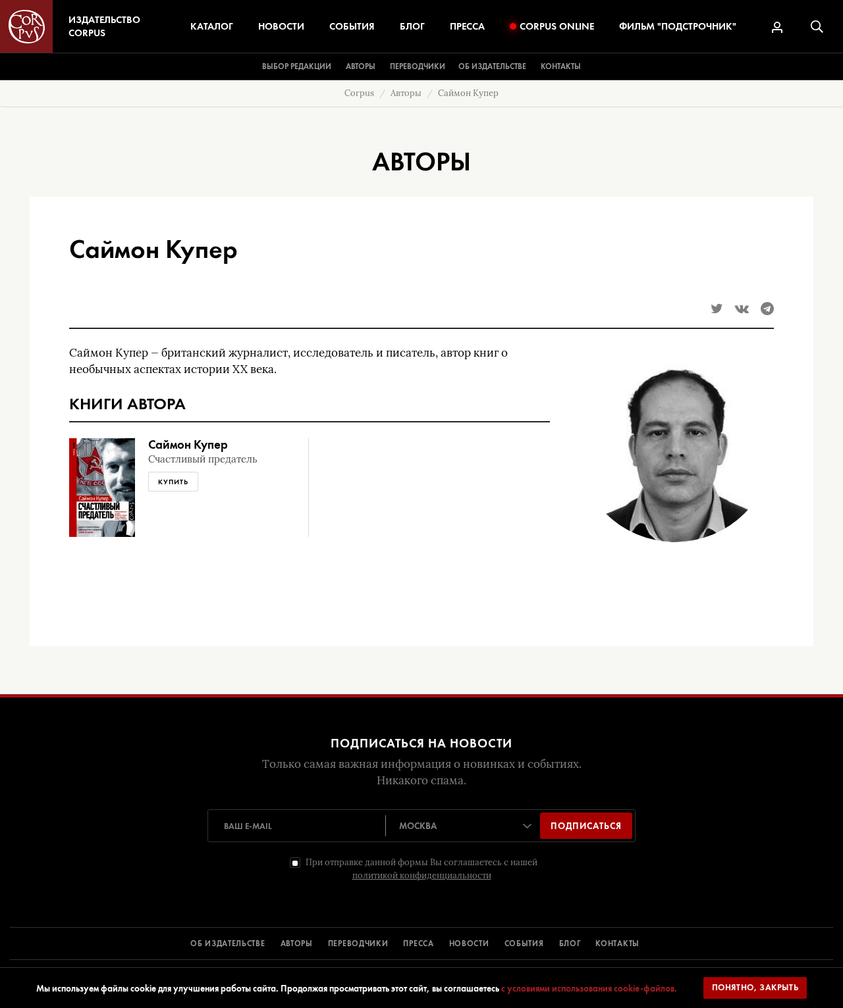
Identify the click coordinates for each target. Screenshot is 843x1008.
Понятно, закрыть (755, 987)
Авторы (360, 66)
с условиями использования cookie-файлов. (589, 988)
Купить (173, 481)
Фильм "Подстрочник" (677, 26)
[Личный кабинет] (777, 27)
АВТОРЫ (297, 943)
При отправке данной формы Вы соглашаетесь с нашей (421, 868)
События (352, 26)
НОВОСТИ (469, 943)
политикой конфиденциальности (421, 875)
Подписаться (586, 826)
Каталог (211, 26)
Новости (281, 26)
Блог (412, 26)
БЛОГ (570, 943)
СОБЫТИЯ (524, 943)
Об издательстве (492, 66)
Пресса (467, 26)
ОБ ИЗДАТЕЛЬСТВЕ (227, 943)
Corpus (359, 93)
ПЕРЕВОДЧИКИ (358, 943)
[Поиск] (817, 26)
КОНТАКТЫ (617, 943)
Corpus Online (557, 26)
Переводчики (417, 66)
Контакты (561, 66)
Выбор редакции (296, 66)
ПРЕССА (418, 943)
